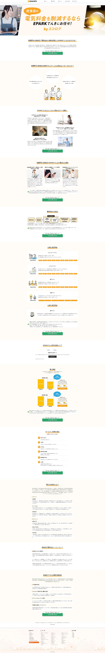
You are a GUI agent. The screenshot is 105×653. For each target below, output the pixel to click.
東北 (45, 260)
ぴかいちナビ (52, 643)
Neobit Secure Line (64, 642)
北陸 (58, 260)
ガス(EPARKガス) (41, 295)
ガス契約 (73, 637)
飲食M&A (63, 641)
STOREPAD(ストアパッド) (44, 643)
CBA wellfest (52, 639)
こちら (38, 223)
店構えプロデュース (53, 637)
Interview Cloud (63, 640)
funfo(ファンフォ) (43, 642)
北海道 (40, 260)
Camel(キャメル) (63, 638)
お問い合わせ (31, 642)
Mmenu (62, 639)
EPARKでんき (31, 45)
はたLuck (42, 644)
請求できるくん (53, 641)
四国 (71, 260)
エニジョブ (42, 640)
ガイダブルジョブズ (43, 637)
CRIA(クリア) (52, 638)
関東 (49, 260)
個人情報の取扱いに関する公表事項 (33, 640)
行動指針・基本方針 (31, 639)
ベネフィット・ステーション (54, 644)
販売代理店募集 (31, 637)
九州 (75, 260)
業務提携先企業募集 (31, 638)
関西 (62, 260)
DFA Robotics (52, 642)
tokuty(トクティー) (43, 638)
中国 (66, 260)
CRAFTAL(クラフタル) (64, 637)
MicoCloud (42, 641)
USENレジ (63, 643)
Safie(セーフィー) (53, 640)
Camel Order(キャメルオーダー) (44, 639)
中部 (53, 260)
